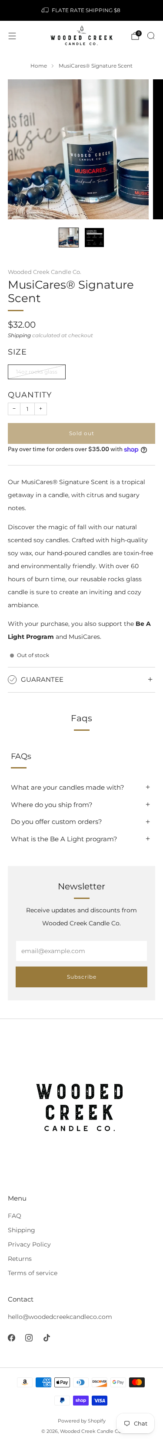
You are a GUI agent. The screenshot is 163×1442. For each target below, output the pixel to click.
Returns (20, 1258)
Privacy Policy (29, 1244)
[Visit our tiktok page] (47, 1338)
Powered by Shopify (82, 1421)
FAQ (14, 1215)
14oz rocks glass (36, 371)
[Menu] (12, 36)
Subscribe (81, 976)
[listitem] (82, 10)
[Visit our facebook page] (11, 1338)
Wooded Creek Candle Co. (44, 271)
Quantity (30, 395)
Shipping (19, 335)
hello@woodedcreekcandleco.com (60, 1316)
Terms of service (32, 1272)
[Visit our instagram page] (29, 1338)
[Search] (150, 35)
